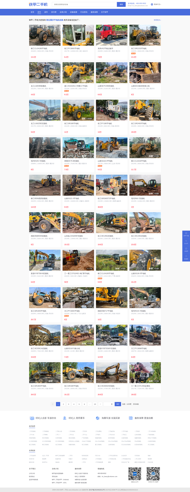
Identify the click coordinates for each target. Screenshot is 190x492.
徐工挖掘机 (85, 444)
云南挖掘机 (124, 438)
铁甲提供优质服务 (57, 473)
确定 (117, 404)
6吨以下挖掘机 (152, 438)
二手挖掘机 (32, 431)
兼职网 (71, 462)
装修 (149, 455)
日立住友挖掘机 (126, 444)
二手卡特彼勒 (152, 431)
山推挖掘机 (111, 444)
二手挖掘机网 (99, 462)
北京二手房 (45, 455)
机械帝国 (58, 459)
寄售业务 (55, 476)
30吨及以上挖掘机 (74, 441)
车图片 (71, 459)
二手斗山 (84, 434)
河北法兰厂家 (125, 462)
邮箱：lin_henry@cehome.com (107, 476)
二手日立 (71, 434)
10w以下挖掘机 (86, 441)
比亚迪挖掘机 (138, 444)
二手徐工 (124, 434)
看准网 (150, 459)
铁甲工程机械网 (60, 455)
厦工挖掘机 (98, 444)
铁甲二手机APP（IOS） (59, 483)
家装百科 (31, 462)
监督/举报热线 (33, 479)
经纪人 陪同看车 (80, 476)
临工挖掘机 (32, 444)
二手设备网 (32, 455)
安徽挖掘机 (98, 438)
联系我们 (32, 476)
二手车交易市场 (112, 455)
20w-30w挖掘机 (113, 441)
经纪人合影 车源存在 (81, 473)
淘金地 (57, 462)
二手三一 (58, 434)
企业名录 (124, 455)
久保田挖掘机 (152, 441)
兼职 (109, 462)
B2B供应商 (85, 455)
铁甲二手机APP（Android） (61, 479)
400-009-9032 (102, 473)
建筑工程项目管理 (140, 462)
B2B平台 (44, 462)
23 (95, 404)
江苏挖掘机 (58, 438)
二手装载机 (45, 431)
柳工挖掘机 (45, 444)
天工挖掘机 (151, 444)
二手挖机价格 (112, 459)
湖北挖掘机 (72, 438)
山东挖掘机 (138, 434)
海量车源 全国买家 (81, 479)
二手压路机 (72, 431)
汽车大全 (97, 455)
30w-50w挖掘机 (126, 441)
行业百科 (150, 462)
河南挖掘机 (32, 438)
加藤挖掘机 (72, 444)
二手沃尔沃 (111, 434)
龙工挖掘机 (58, 444)
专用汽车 (31, 459)
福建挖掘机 (138, 438)
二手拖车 (137, 431)
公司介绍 (32, 473)
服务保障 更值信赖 (81, 483)
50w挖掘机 (138, 441)
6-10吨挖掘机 (33, 441)
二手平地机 (124, 431)
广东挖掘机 (85, 438)
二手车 (71, 455)
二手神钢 (45, 434)
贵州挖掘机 (111, 438)
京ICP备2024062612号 (97, 490)
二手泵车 (84, 431)
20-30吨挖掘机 (59, 441)
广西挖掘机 (151, 434)
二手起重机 (98, 431)
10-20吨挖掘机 (46, 441)
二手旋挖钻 (111, 431)
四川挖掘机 (45, 438)
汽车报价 (137, 455)
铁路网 (44, 459)
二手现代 (97, 434)
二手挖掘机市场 (126, 459)
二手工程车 (138, 459)
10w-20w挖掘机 (99, 441)
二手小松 (31, 434)
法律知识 (84, 459)
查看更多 (157, 20)
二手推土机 (58, 431)
